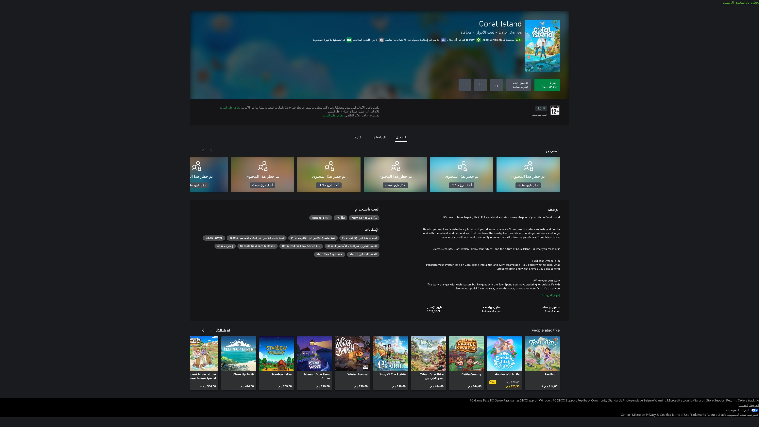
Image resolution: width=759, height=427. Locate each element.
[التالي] (203, 151)
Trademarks (698, 414)
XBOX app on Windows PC (538, 400)
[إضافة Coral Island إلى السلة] (480, 85)
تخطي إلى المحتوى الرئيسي (741, 2)
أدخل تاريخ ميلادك (528, 185)
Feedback (584, 400)
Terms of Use (680, 414)
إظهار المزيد (553, 295)
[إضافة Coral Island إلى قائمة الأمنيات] (496, 85)
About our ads (716, 414)
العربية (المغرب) (748, 405)
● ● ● (465, 85)
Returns (731, 400)
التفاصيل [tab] (401, 137)
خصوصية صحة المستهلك (743, 414)
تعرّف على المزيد (230, 107)
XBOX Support (567, 400)
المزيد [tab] (358, 137)
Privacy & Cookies (658, 414)
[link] (542, 363)
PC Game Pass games (504, 400)
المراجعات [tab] (380, 137)
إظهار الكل (223, 330)
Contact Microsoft (633, 414)
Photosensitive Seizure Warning (644, 400)
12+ (543, 108)
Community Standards (606, 400)
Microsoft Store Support (708, 400)
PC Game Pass (479, 400)
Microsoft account (679, 400)
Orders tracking (748, 400)
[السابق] (211, 151)
